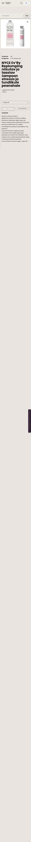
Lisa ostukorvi (22, 108)
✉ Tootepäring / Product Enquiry (29, 421)
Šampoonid (17, 58)
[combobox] (12, 16)
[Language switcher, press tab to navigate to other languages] (27, 3)
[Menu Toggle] (3, 3)
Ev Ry (12, 58)
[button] (27, 21)
